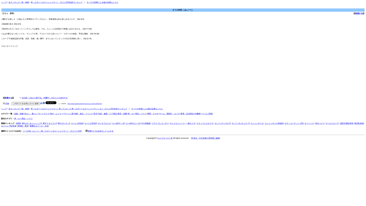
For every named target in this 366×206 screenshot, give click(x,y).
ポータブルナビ (104, 123)
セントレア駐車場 (8, 126)
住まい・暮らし (30, 114)
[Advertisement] (53, 7)
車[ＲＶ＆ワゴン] (49, 123)
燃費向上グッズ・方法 (39, 126)
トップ (4, 2)
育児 (95, 114)
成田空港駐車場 (346, 123)
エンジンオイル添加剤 (274, 123)
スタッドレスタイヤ (205, 123)
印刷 (7, 103)
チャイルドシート (177, 123)
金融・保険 (18, 114)
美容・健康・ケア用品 (107, 114)
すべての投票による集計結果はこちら (102, 2)
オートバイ (309, 123)
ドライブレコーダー (160, 123)
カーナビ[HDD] (77, 123)
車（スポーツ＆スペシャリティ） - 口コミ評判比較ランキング (56, 2)
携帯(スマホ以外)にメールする (100, 131)
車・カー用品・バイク (137, 114)
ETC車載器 (146, 123)
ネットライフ (43, 114)
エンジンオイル (256, 123)
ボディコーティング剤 (294, 123)
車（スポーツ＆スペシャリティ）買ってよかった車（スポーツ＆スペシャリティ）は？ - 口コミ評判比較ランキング (79, 109)
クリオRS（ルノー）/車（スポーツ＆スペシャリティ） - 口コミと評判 (52, 131)
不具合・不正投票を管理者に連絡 (205, 138)
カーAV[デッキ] (118, 123)
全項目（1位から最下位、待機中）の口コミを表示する (45, 98)
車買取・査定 (22, 126)
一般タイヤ (190, 123)
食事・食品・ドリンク (83, 114)
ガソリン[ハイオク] (222, 123)
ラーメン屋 (68, 114)
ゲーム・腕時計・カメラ (169, 114)
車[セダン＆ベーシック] (31, 123)
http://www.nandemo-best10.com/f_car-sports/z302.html (84, 103)
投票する (359, 13)
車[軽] (18, 123)
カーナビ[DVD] (90, 123)
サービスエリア (332, 123)
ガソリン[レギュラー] (240, 123)
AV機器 (197, 114)
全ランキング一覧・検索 (19, 2)
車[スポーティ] (64, 123)
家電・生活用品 (187, 114)
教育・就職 (122, 114)
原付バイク (319, 123)
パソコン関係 (206, 114)
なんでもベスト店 (165, 138)
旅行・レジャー (56, 114)
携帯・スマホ (152, 114)
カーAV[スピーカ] (133, 123)
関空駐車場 (359, 123)
